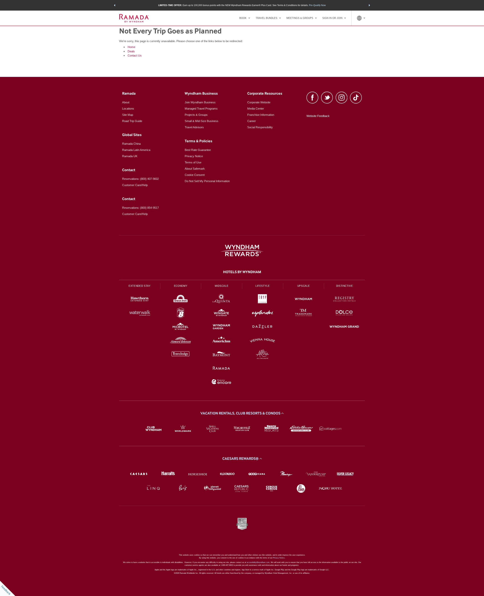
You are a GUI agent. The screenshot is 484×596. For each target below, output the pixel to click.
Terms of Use (193, 162)
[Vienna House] (262, 341)
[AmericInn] (221, 341)
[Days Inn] (180, 299)
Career (251, 121)
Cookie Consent (195, 174)
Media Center (255, 108)
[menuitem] (244, 18)
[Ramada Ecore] (221, 382)
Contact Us (135, 55)
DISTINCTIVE (344, 285)
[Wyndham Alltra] (262, 355)
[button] (114, 5)
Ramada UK (129, 156)
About (125, 102)
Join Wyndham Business (200, 102)
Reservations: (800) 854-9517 (140, 207)
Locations (128, 108)
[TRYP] (262, 299)
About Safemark (195, 168)
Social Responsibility (260, 127)
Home (131, 47)
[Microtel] (180, 327)
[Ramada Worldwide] (221, 368)
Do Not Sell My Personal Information (207, 181)
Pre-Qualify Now (317, 5)
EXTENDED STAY (139, 285)
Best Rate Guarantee (198, 150)
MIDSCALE (221, 285)
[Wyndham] (303, 299)
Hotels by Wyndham (242, 272)
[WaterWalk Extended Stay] (139, 313)
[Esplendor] (262, 313)
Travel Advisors (194, 127)
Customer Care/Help (135, 185)
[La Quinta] (221, 299)
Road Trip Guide (132, 121)
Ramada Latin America (136, 150)
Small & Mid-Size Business (201, 121)
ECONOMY (181, 285)
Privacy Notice (194, 156)
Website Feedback (318, 115)
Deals (131, 51)
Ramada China (131, 143)
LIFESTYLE (262, 285)
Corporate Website (258, 102)
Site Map (127, 114)
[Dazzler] (262, 327)
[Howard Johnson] (180, 341)
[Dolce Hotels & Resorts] (344, 313)
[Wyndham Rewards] (242, 250)
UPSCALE (303, 285)
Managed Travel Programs (201, 108)
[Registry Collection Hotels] (344, 299)
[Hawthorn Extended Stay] (139, 299)
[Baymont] (221, 355)
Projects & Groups (196, 114)
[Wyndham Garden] (221, 327)
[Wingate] (221, 313)
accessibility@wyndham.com (258, 562)
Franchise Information (260, 114)
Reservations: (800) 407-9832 (140, 178)
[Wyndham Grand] (344, 327)
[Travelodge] (180, 355)
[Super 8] (180, 313)
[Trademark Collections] (303, 313)
